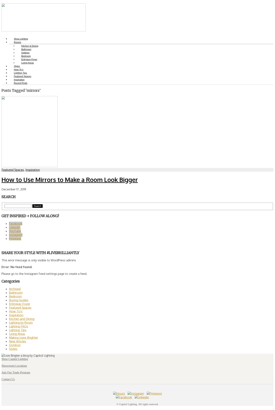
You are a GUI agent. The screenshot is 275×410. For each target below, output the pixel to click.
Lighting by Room (21, 322)
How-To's (15, 311)
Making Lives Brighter (23, 337)
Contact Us (8, 379)
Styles (13, 349)
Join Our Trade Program (15, 372)
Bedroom (15, 296)
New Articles (17, 341)
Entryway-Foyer (19, 304)
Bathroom (16, 292)
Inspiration (32, 170)
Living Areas (27, 63)
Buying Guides (18, 300)
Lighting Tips (17, 330)
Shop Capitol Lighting (14, 359)
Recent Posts (20, 83)
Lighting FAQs (18, 326)
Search (37, 206)
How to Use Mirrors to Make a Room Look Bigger (69, 179)
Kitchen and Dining (21, 319)
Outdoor (15, 345)
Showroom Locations (14, 365)
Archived (15, 289)
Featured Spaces (12, 170)
